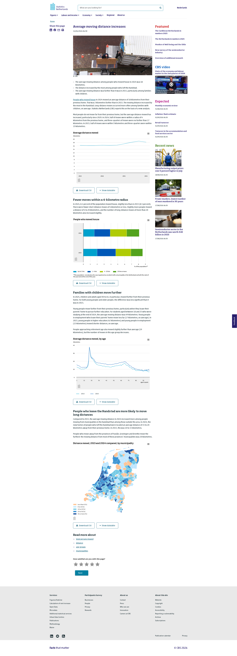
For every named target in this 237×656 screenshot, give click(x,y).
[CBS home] (61, 6)
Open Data (54, 607)
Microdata (53, 610)
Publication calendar (163, 636)
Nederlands (182, 8)
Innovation (124, 610)
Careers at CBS (125, 614)
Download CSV (85, 191)
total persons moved (84, 539)
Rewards (88, 610)
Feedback (235, 321)
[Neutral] (86, 564)
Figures (53, 15)
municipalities (82, 551)
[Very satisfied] (97, 564)
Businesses (89, 600)
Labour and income (69, 15)
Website (158, 600)
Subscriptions (160, 620)
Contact (123, 600)
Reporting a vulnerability (164, 614)
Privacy (87, 607)
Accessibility (160, 610)
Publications (54, 620)
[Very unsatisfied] (76, 564)
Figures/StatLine (56, 600)
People (87, 603)
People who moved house (84, 100)
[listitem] (50, 29)
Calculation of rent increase (60, 603)
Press (122, 603)
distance (79, 543)
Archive (158, 617)
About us (121, 15)
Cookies (158, 607)
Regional (110, 15)
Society (99, 15)
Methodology (55, 624)
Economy (86, 15)
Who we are (124, 607)
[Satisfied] (92, 564)
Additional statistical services (61, 614)
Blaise (52, 627)
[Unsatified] (81, 564)
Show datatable (108, 191)
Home (52, 21)
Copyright (159, 603)
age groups (81, 547)
